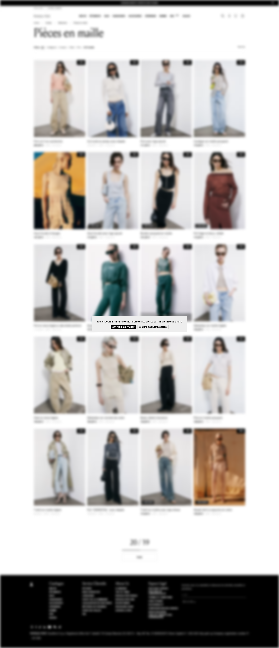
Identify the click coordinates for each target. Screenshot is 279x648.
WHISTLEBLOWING (157, 612)
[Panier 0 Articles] (243, 16)
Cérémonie (150, 16)
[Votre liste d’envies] (236, 17)
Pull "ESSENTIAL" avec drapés (105, 510)
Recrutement (122, 603)
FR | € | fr (38, 8)
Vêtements (95, 16)
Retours (87, 588)
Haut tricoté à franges (47, 233)
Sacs (106, 16)
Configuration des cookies (163, 608)
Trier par (241, 47)
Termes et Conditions (160, 597)
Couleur (62, 48)
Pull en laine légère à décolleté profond (57, 326)
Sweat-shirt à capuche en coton (213, 510)
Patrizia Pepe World (126, 596)
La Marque (121, 588)
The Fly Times (122, 592)
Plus (139, 557)
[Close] (272, 3)
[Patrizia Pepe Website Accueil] (42, 16)
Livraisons (88, 596)
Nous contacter (91, 592)
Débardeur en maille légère (210, 326)
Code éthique (156, 601)
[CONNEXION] (229, 16)
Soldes (186, 16)
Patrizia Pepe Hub (124, 599)
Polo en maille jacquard (208, 418)
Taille (71, 48)
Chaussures (119, 16)
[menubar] (134, 16)
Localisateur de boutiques (97, 603)
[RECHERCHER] (222, 16)
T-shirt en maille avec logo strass (160, 510)
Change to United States (153, 327)
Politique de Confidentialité (157, 592)
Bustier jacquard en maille (156, 233)
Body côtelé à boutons (153, 418)
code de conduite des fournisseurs (160, 616)
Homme (163, 16)
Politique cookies (158, 588)
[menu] (135, 16)
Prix (79, 48)
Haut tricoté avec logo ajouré (104, 233)
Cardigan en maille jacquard (211, 141)
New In (82, 16)
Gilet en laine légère (46, 418)
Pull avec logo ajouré (153, 141)
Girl (174, 16)
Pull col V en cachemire (48, 141)
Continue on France (123, 327)
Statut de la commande (95, 599)
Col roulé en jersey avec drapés (106, 141)
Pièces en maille (80, 23)
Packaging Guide (124, 607)
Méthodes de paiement (94, 607)
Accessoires (135, 16)
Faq (84, 614)
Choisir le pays (123, 610)
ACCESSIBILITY (156, 605)
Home (36, 23)
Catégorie (51, 48)
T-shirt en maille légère (47, 510)
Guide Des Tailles (91, 610)
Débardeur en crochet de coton (106, 418)
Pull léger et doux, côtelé (209, 233)
